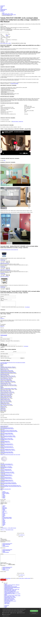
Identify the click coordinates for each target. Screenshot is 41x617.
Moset (3, 494)
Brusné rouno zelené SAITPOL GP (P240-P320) (8, 482)
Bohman (3, 509)
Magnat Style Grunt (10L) (4, 276)
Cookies (3, 545)
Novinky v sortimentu (5, 493)
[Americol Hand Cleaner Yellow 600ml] (6, 452)
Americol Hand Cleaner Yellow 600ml (6, 451)
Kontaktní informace (3, 9)
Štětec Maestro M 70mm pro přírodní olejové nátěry (8, 430)
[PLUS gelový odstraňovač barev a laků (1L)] (7, 450)
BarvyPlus (2, 11)
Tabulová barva (6, 602)
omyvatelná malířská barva (4, 362)
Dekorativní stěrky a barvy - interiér (6, 397)
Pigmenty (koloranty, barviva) (5, 399)
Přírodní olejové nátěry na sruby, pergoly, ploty (11, 589)
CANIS (3, 510)
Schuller (3, 520)
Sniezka (7, 35)
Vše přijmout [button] (34, 610)
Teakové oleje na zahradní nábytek (5, 379)
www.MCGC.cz (21, 534)
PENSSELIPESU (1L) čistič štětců (6, 466)
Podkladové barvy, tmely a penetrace (6, 393)
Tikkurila (3, 497)
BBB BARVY (4, 508)
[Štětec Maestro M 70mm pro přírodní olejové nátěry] (9, 431)
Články (1, 7)
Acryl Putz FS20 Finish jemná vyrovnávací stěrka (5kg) (9, 249)
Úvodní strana (2, 5)
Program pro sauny (3, 406)
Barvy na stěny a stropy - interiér (5, 43)
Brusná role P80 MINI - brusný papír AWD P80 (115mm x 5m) (10, 485)
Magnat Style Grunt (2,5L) (4, 263)
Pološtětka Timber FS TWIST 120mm (6, 438)
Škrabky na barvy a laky (4, 368)
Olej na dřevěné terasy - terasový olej (6, 377)
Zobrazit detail (2, 266)
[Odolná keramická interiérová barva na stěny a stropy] (17, 121)
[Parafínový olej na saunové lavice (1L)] (6, 444)
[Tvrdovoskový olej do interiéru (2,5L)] (6, 464)
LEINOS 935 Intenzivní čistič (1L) (5, 477)
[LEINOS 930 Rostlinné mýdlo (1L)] (6, 475)
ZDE (4, 160)
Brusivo (1, 365)
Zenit (3, 525)
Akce (1, 8)
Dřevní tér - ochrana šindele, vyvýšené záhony (7, 381)
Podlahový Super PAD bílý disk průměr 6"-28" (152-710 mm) (10, 454)
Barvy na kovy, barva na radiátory (9, 599)
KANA (3, 514)
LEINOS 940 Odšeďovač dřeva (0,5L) (6, 480)
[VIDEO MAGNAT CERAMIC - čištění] (15, 154)
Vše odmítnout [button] (34, 613)
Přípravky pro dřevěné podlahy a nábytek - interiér (8, 388)
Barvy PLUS (4, 507)
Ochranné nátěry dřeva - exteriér (9, 592)
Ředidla (1, 386)
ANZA (3, 506)
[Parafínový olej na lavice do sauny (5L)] (7, 447)
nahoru (1, 363)
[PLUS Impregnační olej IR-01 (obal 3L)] (7, 428)
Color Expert (4, 511)
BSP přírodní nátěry (5, 492)
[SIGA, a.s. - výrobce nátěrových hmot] (6, 529)
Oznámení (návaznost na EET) (7, 543)
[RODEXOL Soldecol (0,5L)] (5, 442)
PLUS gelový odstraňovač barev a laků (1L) (7, 449)
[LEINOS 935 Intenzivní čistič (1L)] (6, 478)
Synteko (3, 495)
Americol (3, 505)
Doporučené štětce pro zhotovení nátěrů (6, 370)
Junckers (3, 513)
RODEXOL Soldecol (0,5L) (4, 441)
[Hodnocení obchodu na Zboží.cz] (4, 580)
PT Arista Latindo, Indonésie (7, 517)
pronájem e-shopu (27, 578)
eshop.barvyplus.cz (8, 578)
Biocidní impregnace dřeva (4, 374)
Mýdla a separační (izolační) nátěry (5, 395)
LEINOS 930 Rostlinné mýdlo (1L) (6, 474)
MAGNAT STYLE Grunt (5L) (5, 269)
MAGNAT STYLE (12, 362)
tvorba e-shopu (21, 578)
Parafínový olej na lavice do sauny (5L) (6, 446)
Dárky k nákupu (3, 409)
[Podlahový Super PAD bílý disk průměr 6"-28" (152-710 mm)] (4, 462)
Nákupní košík (2, 10)
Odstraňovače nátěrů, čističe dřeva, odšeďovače (11, 584)
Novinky (1, 6)
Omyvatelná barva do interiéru (20, 362)
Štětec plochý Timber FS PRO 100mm (6, 433)
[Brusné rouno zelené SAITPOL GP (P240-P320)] (8, 483)
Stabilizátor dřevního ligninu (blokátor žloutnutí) (8, 372)
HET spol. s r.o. (4, 512)
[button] (14, 614)
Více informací (25, 346)
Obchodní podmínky (5, 546)
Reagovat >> (2, 318)
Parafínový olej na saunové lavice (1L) (6, 443)
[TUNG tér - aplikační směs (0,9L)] (6, 470)
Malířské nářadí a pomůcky (4, 402)
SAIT (3, 519)
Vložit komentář (3, 335)
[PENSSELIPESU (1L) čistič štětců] (6, 467)
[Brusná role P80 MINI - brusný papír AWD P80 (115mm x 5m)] (10, 486)
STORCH (4, 522)
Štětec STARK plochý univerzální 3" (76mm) (7, 435)
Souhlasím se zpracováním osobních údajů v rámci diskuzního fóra (12, 346)
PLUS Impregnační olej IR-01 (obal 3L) (6, 427)
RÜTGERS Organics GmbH (7, 518)
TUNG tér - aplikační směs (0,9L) (5, 469)
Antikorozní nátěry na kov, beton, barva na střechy (8, 384)
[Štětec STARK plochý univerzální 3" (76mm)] (8, 436)
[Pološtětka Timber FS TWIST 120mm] (6, 439)
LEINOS (3, 491)
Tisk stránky (5, 363)
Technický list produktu (14, 83)
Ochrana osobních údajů (6, 544)
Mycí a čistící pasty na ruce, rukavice (6, 404)
